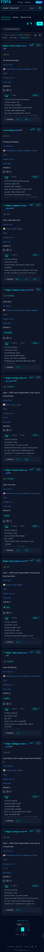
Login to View (24, 37)
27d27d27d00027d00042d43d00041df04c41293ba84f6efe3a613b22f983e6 (27, 550)
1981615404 (36, 709)
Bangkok (35, 310)
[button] (36, 8)
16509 (5, 73)
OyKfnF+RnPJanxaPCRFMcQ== (32, 560)
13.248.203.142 (8, 146)
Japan (7, 405)
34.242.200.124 (8, 766)
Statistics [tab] (15, 17)
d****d (5, 417)
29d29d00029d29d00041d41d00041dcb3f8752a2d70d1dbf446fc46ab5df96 (27, 119)
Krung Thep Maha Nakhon (21, 310)
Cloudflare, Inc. (8, 502)
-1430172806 (36, 435)
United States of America (14, 69)
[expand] (43, 936)
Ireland (8, 229)
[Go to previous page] (17, 929)
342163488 (36, 95)
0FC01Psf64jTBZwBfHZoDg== (32, 45)
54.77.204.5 (7, 580)
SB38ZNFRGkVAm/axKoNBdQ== (32, 377)
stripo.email (7, 82)
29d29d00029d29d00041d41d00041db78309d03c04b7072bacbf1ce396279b (36, 279)
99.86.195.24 (7, 400)
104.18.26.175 (7, 489)
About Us (27, 946)
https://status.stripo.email (18, 290)
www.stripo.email (11, 130)
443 (38, 45)
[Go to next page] (28, 929)
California (27, 493)
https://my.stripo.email (14, 561)
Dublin (14, 229)
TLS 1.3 (19, 119)
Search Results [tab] (5, 17)
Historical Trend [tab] (26, 17)
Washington (27, 69)
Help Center (19, 946)
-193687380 (36, 618)
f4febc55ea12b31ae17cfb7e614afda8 (19, 279)
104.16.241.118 (8, 672)
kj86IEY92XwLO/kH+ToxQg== (32, 205)
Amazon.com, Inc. (9, 78)
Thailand (9, 310)
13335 (5, 498)
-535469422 (36, 343)
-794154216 (36, 255)
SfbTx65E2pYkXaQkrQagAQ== (32, 469)
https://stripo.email (15, 831)
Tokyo (13, 405)
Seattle (35, 69)
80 (38, 129)
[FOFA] (6, 2)
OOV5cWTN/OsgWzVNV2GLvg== (32, 652)
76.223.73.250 (7, 65)
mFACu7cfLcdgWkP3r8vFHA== (32, 743)
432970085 (36, 886)
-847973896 (36, 526)
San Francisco (36, 493)
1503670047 (36, 796)
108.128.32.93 (7, 224)
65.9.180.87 (7, 306)
